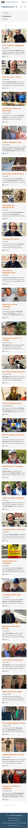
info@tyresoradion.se (14, 818)
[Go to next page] (15, 25)
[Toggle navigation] (21, 6)
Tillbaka (6, 13)
